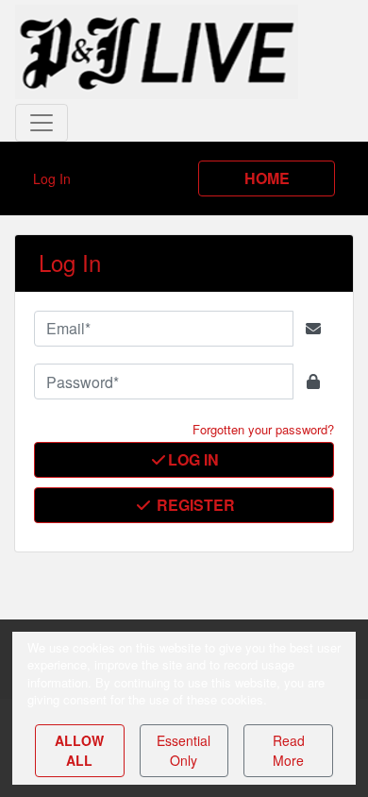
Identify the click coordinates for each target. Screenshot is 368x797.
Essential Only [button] (183, 750)
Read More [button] (289, 750)
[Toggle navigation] (41, 123)
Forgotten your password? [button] (263, 429)
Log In (193, 459)
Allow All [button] (79, 750)
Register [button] (194, 505)
